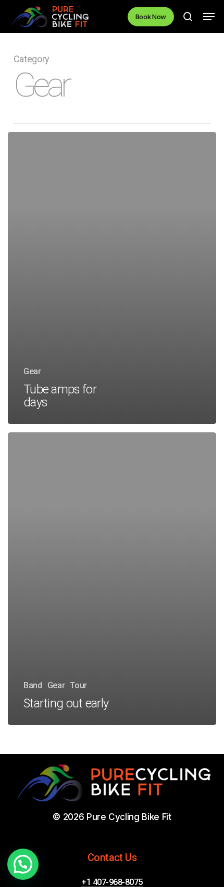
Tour (78, 685)
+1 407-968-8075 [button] (112, 882)
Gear (32, 371)
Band (32, 685)
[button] (209, 16)
